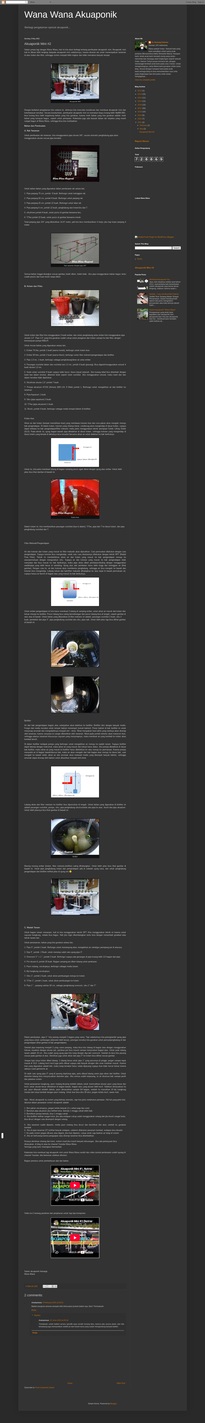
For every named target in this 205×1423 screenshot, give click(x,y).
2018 (140, 112)
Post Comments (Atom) (44, 1388)
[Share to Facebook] (52, 1286)
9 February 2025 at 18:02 (53, 1303)
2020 (140, 119)
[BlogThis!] (47, 1286)
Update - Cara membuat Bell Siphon (164, 294)
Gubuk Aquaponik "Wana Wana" (162, 310)
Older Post (121, 1383)
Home (70, 1383)
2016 (140, 105)
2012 (140, 91)
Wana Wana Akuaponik (70, 14)
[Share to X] (49, 1286)
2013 (140, 94)
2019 (140, 115)
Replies (37, 1315)
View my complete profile (145, 80)
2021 (140, 122)
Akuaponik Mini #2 (146, 132)
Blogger (113, 1404)
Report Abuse (142, 141)
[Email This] (44, 1286)
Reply (34, 1310)
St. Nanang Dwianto (160, 42)
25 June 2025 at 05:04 (59, 1320)
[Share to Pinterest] (55, 1286)
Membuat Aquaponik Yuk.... (160, 279)
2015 (140, 101)
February (144, 125)
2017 (140, 108)
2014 (140, 98)
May (142, 129)
